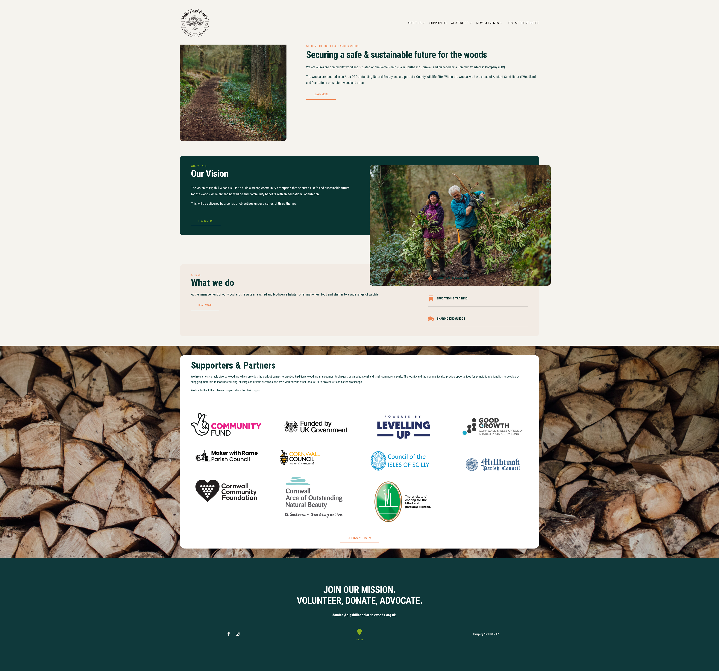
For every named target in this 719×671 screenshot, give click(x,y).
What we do (459, 23)
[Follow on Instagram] (237, 633)
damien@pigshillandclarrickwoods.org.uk (364, 615)
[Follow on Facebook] (228, 633)
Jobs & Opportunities (523, 23)
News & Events (487, 23)
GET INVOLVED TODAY (359, 538)
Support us (438, 23)
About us (414, 23)
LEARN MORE (321, 94)
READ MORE (205, 305)
